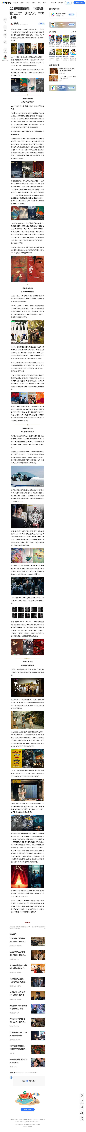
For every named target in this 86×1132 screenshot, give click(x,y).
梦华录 (24, 454)
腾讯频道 (32, 1122)
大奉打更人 (21, 571)
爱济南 (11, 1066)
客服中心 (38, 1122)
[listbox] (27, 1000)
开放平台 (36, 1119)
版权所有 (30, 1126)
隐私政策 (30, 1119)
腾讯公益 (22, 1122)
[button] (71, 14)
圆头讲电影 (13, 945)
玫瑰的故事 (37, 457)
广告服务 (41, 1119)
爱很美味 (17, 454)
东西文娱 (12, 1039)
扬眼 (11, 1053)
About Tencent (18, 1119)
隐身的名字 (16, 501)
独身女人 (24, 496)
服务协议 (25, 1119)
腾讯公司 (25, 1126)
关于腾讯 (12, 1119)
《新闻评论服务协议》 (33, 1072)
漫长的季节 (35, 702)
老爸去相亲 (23, 381)
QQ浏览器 (27, 1122)
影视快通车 (13, 1013)
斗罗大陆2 (33, 600)
